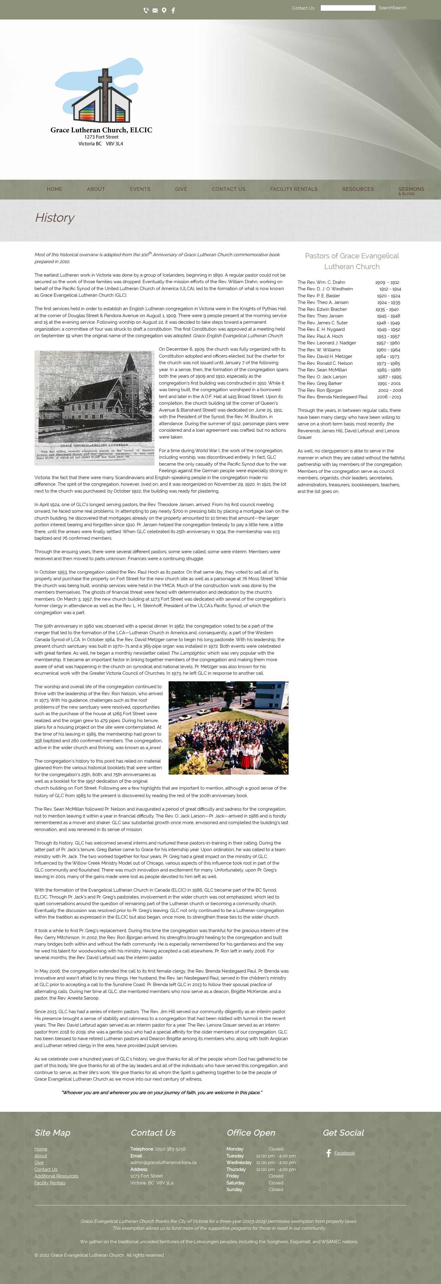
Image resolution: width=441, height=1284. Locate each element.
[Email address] (155, 10)
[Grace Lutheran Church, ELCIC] (101, 99)
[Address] (164, 10)
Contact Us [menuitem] (303, 8)
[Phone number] (146, 10)
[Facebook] (173, 10)
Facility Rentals (49, 1183)
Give (39, 1162)
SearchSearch (392, 7)
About (40, 1156)
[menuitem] (54, 190)
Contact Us (45, 1169)
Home (40, 1149)
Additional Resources (56, 1176)
